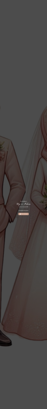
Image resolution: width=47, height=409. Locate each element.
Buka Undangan (24, 213)
